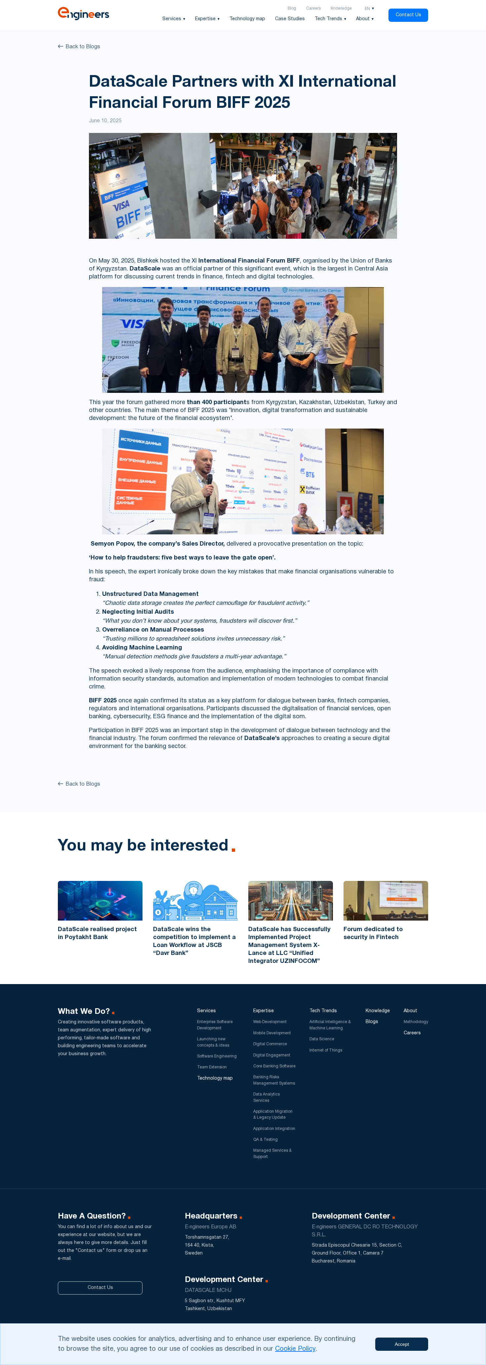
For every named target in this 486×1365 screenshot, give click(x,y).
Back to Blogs (82, 47)
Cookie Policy (295, 1349)
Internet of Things (325, 1050)
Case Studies (290, 19)
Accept (402, 1344)
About (363, 19)
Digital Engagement (271, 1055)
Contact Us (408, 15)
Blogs (372, 1022)
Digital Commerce (270, 1044)
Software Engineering (217, 1056)
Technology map (247, 19)
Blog (292, 8)
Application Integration (274, 1129)
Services (171, 19)
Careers (313, 8)
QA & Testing (265, 1139)
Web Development (270, 1022)
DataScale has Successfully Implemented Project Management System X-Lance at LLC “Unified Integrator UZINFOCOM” (289, 945)
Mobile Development (272, 1033)
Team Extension (212, 1067)
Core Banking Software (274, 1066)
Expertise (205, 19)
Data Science (321, 1039)
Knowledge (341, 8)
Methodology (416, 1022)
